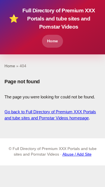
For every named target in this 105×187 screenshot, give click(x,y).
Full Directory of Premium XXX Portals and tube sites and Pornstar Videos (52, 19)
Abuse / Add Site (77, 154)
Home (52, 41)
